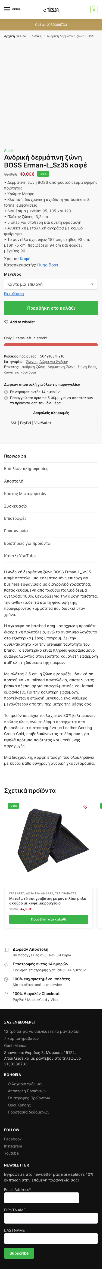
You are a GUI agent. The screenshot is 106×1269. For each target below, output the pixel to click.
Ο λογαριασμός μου (25, 1083)
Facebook (13, 1139)
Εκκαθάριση (14, 293)
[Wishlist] (85, 807)
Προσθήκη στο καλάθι (51, 308)
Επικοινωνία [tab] (16, 530)
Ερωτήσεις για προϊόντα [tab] (27, 543)
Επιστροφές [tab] (15, 518)
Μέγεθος (12, 274)
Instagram (13, 1146)
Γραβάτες (16, 893)
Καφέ (25, 258)
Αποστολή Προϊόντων (27, 1090)
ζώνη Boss (87, 367)
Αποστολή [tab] (13, 481)
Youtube (11, 1153)
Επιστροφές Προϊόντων (29, 1098)
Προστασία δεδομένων (28, 1112)
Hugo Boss (47, 265)
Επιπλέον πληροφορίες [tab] (26, 468)
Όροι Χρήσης (19, 1105)
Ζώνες (36, 36)
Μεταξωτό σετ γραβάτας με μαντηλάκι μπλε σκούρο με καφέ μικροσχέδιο (47, 900)
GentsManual (15, 1045)
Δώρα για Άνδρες (53, 361)
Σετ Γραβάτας (65, 893)
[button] (93, 9)
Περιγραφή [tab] (15, 456)
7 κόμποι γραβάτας (21, 1038)
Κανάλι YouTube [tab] (20, 555)
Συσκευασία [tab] (15, 506)
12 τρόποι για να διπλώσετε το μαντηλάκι (41, 1031)
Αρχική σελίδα (15, 36)
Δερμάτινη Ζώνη (62, 367)
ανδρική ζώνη (33, 367)
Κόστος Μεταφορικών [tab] (25, 493)
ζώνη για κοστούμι (20, 372)
